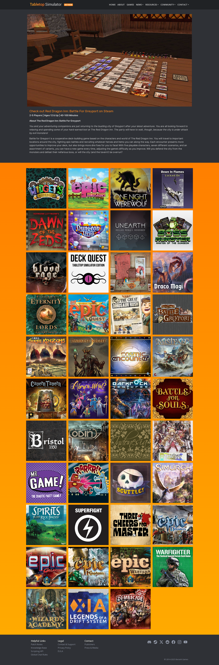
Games (130, 4)
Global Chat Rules (39, 654)
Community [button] (167, 4)
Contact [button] (182, 4)
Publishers (90, 644)
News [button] (139, 4)
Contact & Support (66, 644)
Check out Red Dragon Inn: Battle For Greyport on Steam (71, 111)
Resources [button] (151, 4)
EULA (60, 651)
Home (112, 4)
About (121, 4)
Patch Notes (37, 644)
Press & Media (91, 647)
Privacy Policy (64, 647)
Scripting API (37, 651)
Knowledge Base (39, 647)
